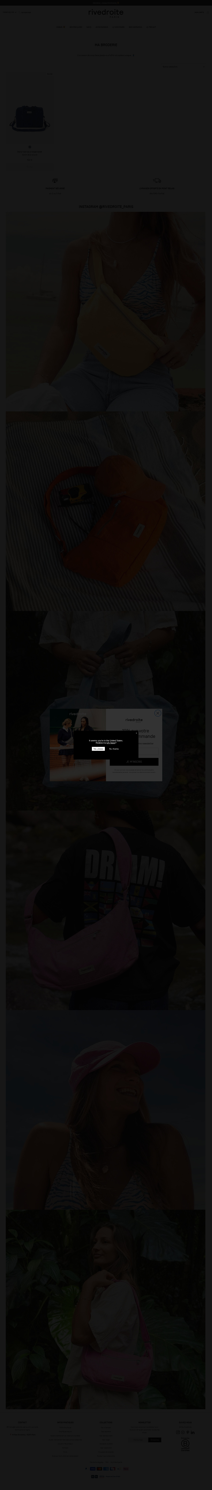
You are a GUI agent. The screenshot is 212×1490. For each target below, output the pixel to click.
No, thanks (114, 749)
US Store (111, 742)
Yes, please (98, 749)
